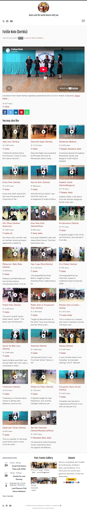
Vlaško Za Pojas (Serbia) (42, 386)
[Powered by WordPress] (60, 505)
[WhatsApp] (26, 112)
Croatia (63, 315)
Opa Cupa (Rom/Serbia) (42, 264)
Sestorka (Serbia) (39, 345)
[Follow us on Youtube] (12, 21)
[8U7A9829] (47, 465)
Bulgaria (64, 148)
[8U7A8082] (47, 480)
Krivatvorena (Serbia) (69, 223)
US (11, 233)
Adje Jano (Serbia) (10, 141)
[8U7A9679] (34, 465)
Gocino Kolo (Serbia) (40, 182)
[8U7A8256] (53, 465)
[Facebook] (4, 112)
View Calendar (7, 496)
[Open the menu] (83, 21)
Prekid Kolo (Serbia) (11, 304)
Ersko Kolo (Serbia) (11, 182)
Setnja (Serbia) (66, 345)
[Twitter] (10, 112)
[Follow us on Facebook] (8, 21)
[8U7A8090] (40, 480)
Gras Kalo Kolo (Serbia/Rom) (37, 224)
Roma (35, 233)
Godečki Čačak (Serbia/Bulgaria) (67, 184)
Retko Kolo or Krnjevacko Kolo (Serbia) (42, 306)
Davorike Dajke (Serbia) (41, 141)
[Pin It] (21, 112)
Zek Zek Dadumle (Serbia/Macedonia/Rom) (42, 429)
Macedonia (72, 148)
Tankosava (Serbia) (11, 386)
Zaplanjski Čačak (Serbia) (14, 427)
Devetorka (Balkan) (68, 141)
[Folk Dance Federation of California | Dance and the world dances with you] (43, 7)
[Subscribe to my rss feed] (4, 21)
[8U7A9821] (40, 465)
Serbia (20, 38)
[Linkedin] (15, 112)
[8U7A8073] (34, 480)
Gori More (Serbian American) (11, 224)
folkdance (40, 38)
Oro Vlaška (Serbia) (68, 264)
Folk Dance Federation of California (41, 505)
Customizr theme (49, 508)
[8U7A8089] (53, 480)
